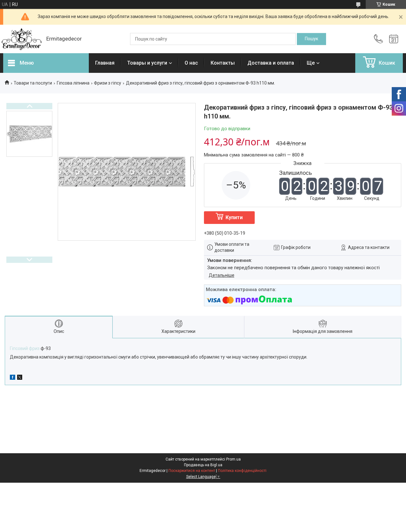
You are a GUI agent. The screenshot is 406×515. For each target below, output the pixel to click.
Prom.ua (233, 459)
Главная (105, 63)
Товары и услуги (147, 63)
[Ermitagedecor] (22, 39)
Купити (234, 217)
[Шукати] (311, 39)
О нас (191, 63)
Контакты (223, 63)
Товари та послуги (33, 83)
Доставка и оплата (270, 63)
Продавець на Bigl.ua (203, 465)
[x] (19, 378)
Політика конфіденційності (242, 470)
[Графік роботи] (393, 39)
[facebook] (12, 378)
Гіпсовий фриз (25, 348)
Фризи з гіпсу (107, 83)
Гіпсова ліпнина (73, 83)
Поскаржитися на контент (191, 470)
